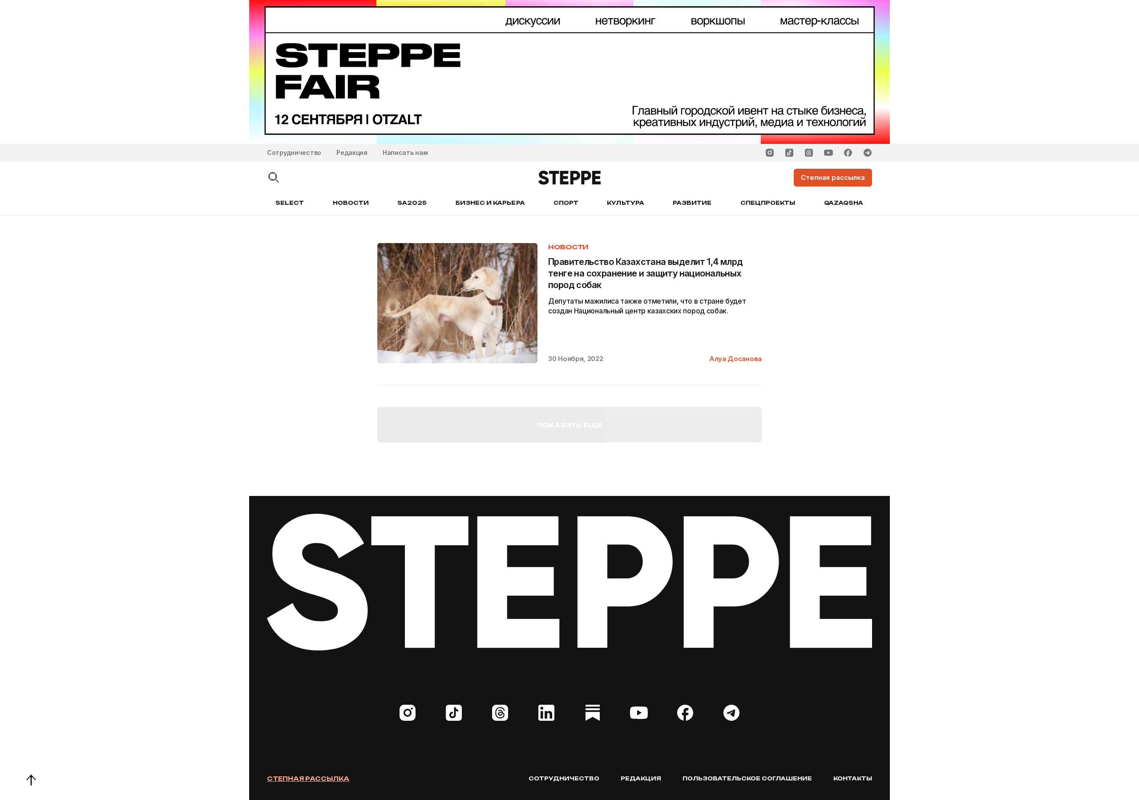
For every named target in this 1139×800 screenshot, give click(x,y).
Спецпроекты (768, 202)
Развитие (692, 202)
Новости (351, 202)
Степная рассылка (308, 778)
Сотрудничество (294, 152)
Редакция (352, 152)
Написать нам (405, 152)
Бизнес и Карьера (490, 202)
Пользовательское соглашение (747, 778)
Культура (625, 202)
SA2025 (412, 202)
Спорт (565, 202)
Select (289, 202)
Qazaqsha (843, 202)
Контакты (852, 778)
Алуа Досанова (735, 358)
